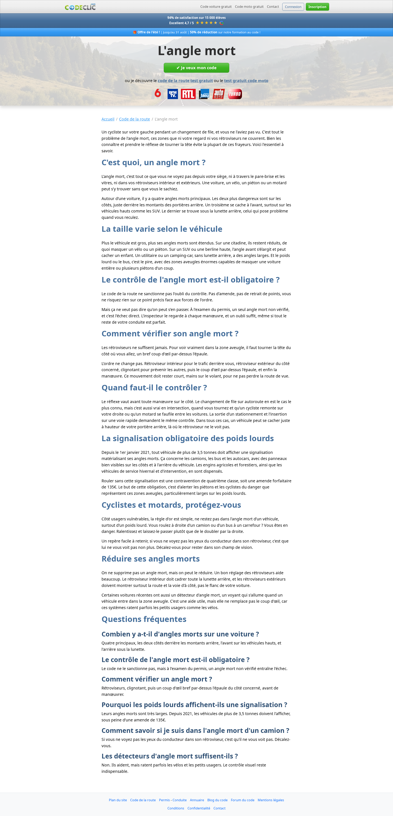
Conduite (180, 800)
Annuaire (197, 800)
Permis (164, 800)
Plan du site (118, 800)
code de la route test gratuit (185, 80)
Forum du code (242, 800)
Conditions (175, 808)
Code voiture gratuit (216, 6)
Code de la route (143, 800)
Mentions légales (271, 800)
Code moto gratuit (249, 6)
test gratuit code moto (246, 80)
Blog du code (217, 800)
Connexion (293, 7)
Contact (273, 6)
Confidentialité (198, 808)
